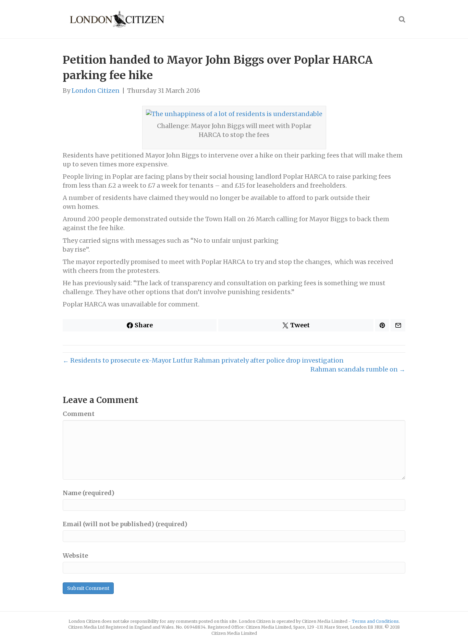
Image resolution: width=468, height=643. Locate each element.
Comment (79, 414)
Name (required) (88, 493)
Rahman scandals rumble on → (357, 369)
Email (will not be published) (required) (125, 524)
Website (75, 555)
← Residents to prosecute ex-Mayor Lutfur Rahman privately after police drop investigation (203, 360)
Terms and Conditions (375, 621)
